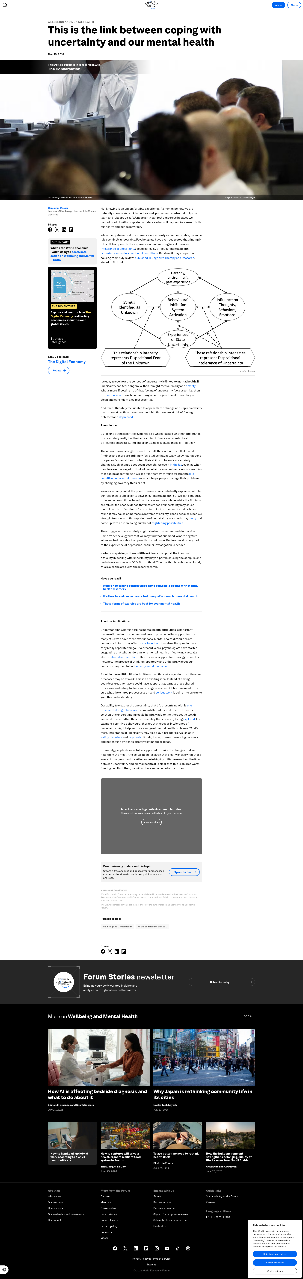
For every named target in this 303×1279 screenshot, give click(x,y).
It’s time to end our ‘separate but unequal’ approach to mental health (150, 596)
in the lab (176, 464)
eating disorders (111, 737)
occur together (148, 643)
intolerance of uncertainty (118, 248)
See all (249, 1016)
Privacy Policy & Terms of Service (151, 1258)
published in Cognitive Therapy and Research (164, 257)
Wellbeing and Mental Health (71, 22)
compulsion (113, 395)
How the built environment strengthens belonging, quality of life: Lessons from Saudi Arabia (229, 1157)
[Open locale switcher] (4, 1270)
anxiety (190, 386)
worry (192, 518)
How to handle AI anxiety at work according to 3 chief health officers (69, 1157)
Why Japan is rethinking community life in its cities (202, 1094)
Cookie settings (275, 1271)
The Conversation (64, 69)
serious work (164, 692)
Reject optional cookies (274, 1254)
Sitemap (152, 1264)
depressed (126, 417)
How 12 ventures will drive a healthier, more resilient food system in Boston (121, 1157)
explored (189, 719)
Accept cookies (151, 822)
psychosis (135, 737)
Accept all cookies (275, 1262)
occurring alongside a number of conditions (129, 253)
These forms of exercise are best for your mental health (141, 603)
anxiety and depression (151, 666)
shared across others (124, 657)
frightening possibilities (167, 523)
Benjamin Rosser (58, 207)
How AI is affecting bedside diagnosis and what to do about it (97, 1094)
